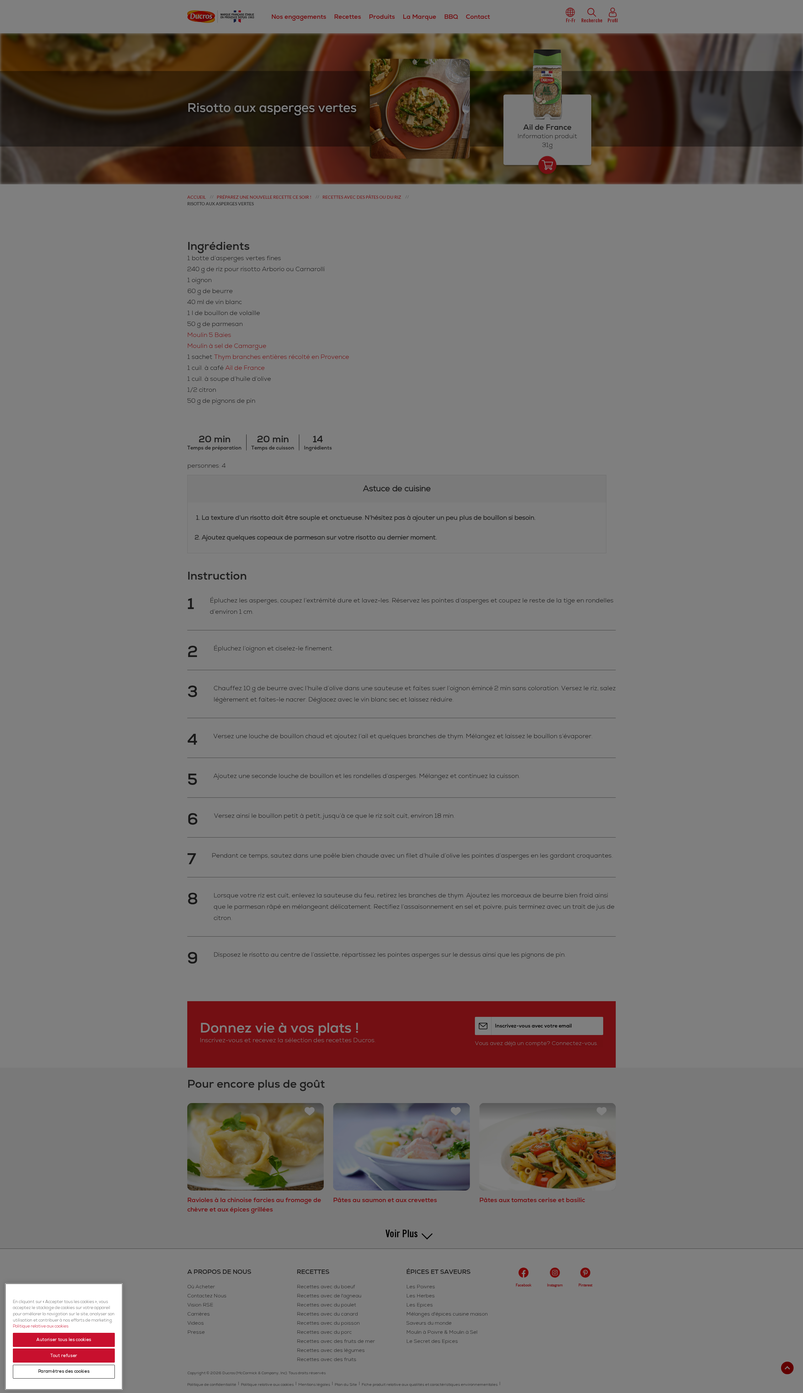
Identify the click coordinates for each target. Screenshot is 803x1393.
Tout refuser (64, 1355)
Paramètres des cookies (63, 1371)
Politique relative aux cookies (40, 1326)
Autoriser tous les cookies (63, 1340)
